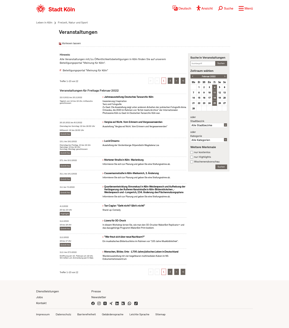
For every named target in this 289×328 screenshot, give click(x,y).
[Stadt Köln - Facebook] (93, 303)
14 (193, 97)
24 (209, 103)
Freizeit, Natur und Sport (73, 22)
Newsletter (98, 297)
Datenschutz (63, 314)
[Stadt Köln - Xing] (111, 303)
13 (224, 92)
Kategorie (196, 134)
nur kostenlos (202, 152)
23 (204, 103)
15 (199, 97)
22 (199, 103)
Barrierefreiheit (86, 314)
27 (224, 103)
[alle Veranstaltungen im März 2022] (225, 76)
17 (209, 97)
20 (224, 97)
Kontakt (41, 303)
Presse (96, 291)
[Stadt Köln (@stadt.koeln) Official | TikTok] (136, 303)
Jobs (39, 297)
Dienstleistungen (47, 291)
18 (214, 97)
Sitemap (160, 314)
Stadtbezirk (197, 119)
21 (193, 103)
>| (183, 80)
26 (219, 103)
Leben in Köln (44, 22)
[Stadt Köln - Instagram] (99, 303)
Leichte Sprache (139, 314)
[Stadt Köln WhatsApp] (129, 303)
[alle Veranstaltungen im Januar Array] (192, 76)
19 (219, 97)
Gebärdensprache (112, 314)
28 (193, 108)
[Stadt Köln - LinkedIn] (117, 303)
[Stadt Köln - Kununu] (123, 303)
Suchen (221, 63)
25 (214, 103)
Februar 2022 (209, 76)
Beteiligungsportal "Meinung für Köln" (85, 70)
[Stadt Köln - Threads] (105, 303)
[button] (246, 8)
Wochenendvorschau (207, 161)
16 (204, 97)
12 (219, 92)
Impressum (43, 314)
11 (214, 92)
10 (209, 92)
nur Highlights (202, 157)
